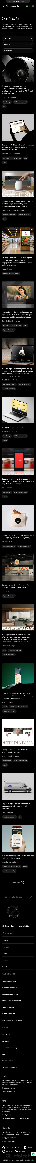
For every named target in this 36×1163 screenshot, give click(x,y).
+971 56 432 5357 (8, 1119)
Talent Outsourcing (9, 1048)
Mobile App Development (11, 1001)
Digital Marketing (8, 1014)
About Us (5, 940)
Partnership (6, 1041)
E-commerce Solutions (10, 988)
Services (7, 38)
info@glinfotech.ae (8, 1115)
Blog (4, 1054)
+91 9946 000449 (8, 1092)
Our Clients (6, 1035)
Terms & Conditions (9, 1067)
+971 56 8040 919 (23, 1119)
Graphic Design (8, 1007)
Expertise (7, 44)
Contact (5, 966)
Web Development (9, 981)
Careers (5, 960)
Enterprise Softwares (10, 994)
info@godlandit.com (9, 1088)
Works (4, 953)
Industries (8, 51)
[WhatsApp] (33, 1154)
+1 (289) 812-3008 (8, 1141)
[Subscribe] (31, 896)
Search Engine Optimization (12, 1020)
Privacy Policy (7, 1061)
